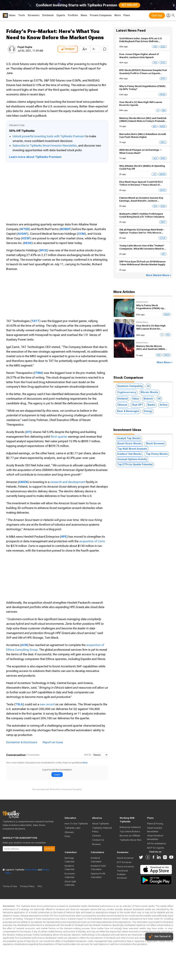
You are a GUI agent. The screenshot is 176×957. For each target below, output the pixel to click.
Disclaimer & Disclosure (21, 742)
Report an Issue (53, 742)
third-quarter (59, 436)
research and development (67, 482)
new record (47, 704)
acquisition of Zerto (92, 541)
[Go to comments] (104, 49)
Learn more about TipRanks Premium (35, 157)
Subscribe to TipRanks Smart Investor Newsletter (45, 145)
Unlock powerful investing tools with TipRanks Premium (49, 136)
